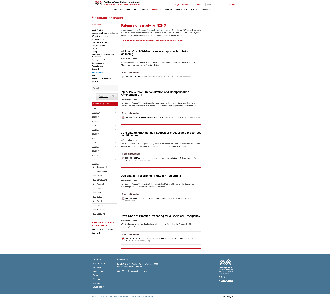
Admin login (227, 296)
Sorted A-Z (96, 233)
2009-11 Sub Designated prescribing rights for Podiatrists (148, 198)
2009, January (99, 214)
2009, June (98, 192)
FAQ (191, 5)
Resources (156, 9)
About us (118, 9)
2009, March (98, 205)
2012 (95, 151)
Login (177, 5)
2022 (95, 108)
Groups (194, 9)
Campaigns (206, 9)
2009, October (99, 175)
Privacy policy (227, 281)
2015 (95, 138)
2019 (95, 121)
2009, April (98, 201)
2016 (95, 134)
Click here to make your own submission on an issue (152, 40)
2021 (96, 113)
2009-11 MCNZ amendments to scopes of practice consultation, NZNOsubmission (159, 158)
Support (168, 9)
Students (144, 9)
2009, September (100, 180)
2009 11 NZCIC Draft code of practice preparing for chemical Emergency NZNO (158, 238)
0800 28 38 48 (123, 271)
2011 (95, 155)
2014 (95, 142)
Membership (131, 9)
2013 (95, 147)
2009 (95, 164)
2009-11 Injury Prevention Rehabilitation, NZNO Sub (146, 117)
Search (232, 5)
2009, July (97, 188)
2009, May (97, 197)
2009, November (100, 171)
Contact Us (200, 5)
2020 (95, 117)
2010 (95, 159)
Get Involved (181, 9)
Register (185, 5)
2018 (95, 125)
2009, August (98, 184)
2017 (95, 130)
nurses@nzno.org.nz (139, 271)
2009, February (99, 209)
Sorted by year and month (102, 229)
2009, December (100, 167)
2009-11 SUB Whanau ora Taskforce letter (142, 77)
